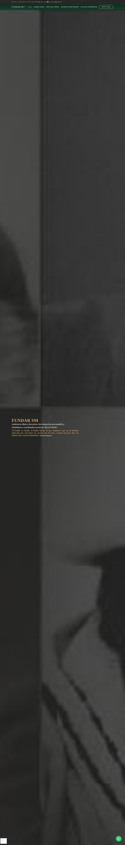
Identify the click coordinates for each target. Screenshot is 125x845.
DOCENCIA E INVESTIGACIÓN (70, 7)
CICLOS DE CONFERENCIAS (89, 7)
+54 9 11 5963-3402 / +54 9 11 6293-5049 (25, 2)
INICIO (30, 7)
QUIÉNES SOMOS (39, 7)
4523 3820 (43, 2)
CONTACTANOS (106, 7)
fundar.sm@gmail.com (55, 2)
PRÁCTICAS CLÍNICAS (52, 7)
